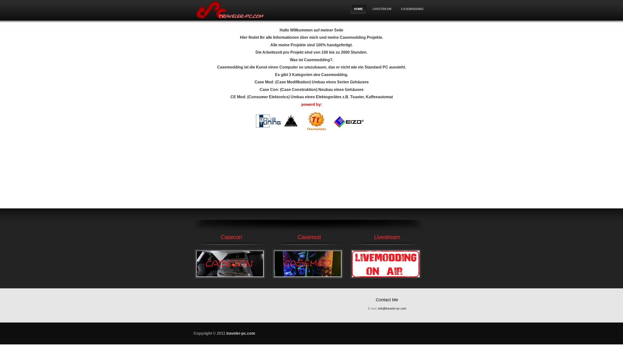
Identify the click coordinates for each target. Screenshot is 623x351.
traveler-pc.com (230, 10)
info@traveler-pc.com (392, 308)
